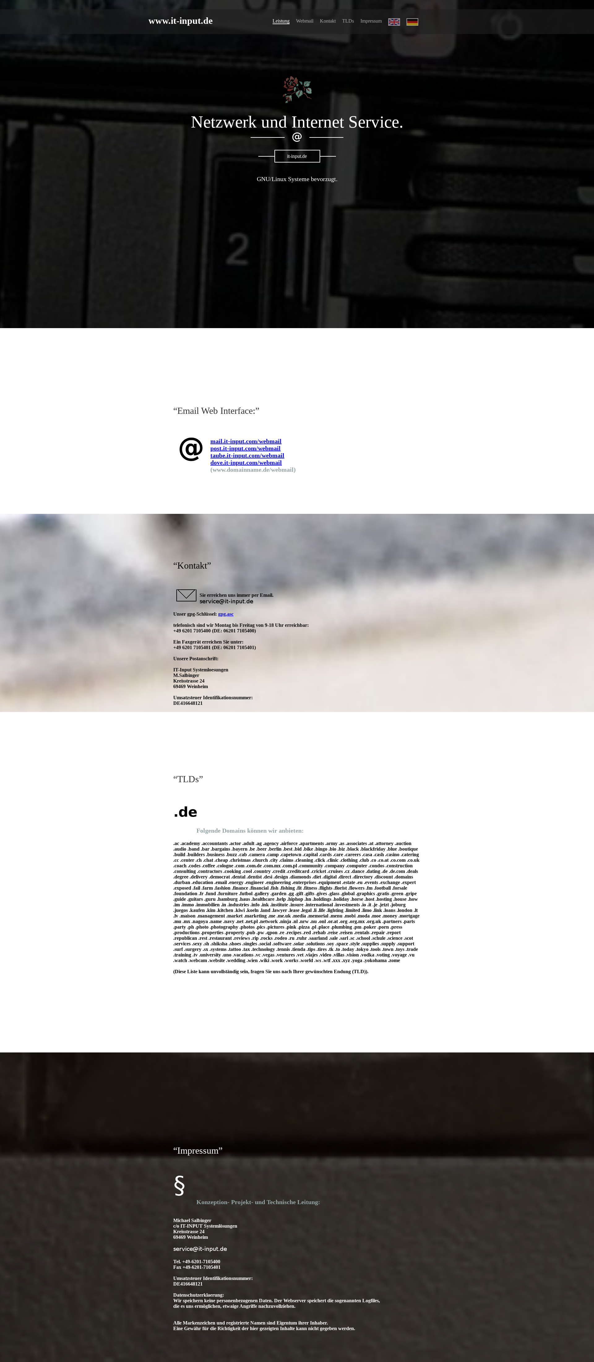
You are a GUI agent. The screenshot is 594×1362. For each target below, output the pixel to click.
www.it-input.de (180, 20)
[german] (412, 24)
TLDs (348, 21)
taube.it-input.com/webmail (247, 455)
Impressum (371, 21)
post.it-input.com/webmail (245, 448)
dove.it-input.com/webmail (246, 462)
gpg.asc (226, 614)
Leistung (281, 21)
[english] (394, 24)
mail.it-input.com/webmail (246, 441)
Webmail (304, 21)
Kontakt (328, 21)
